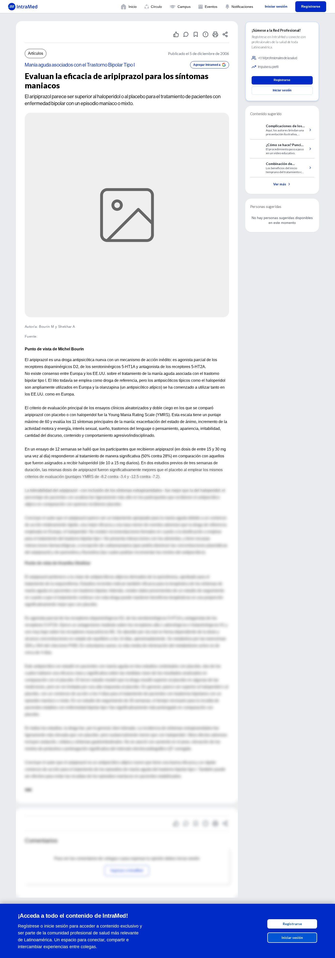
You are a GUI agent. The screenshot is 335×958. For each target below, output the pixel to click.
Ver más (279, 184)
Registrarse (292, 924)
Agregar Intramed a (206, 65)
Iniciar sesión (292, 937)
